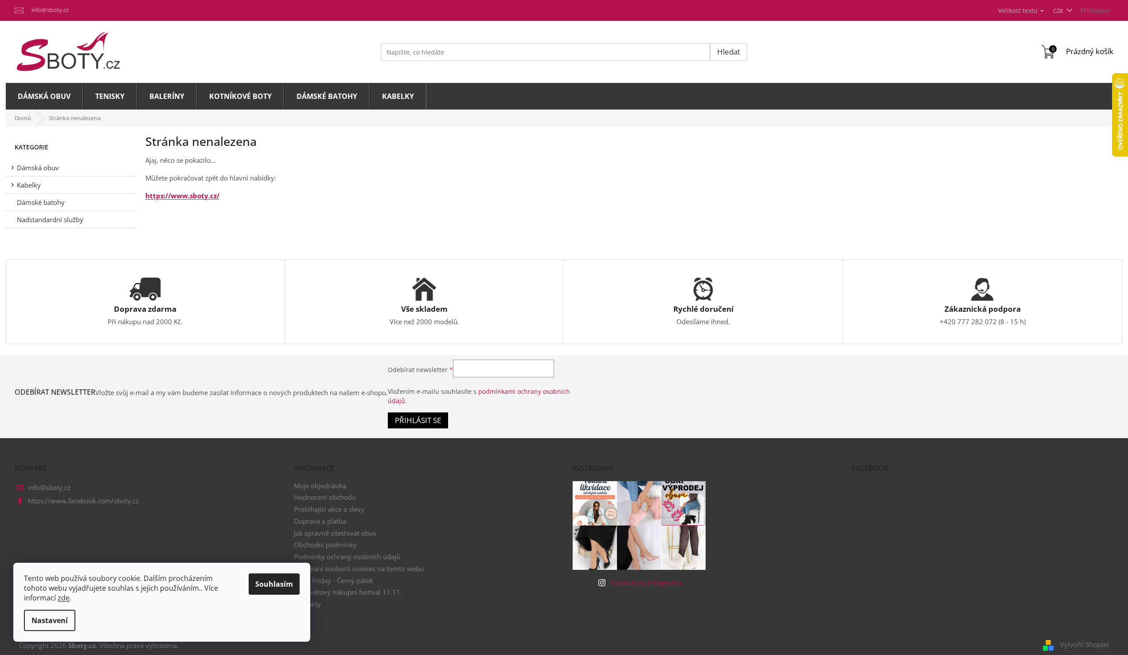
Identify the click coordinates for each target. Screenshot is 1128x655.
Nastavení (49, 620)
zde (64, 598)
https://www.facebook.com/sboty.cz (83, 500)
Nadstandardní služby (50, 219)
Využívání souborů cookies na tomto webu (359, 568)
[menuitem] (44, 96)
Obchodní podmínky (325, 544)
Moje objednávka (320, 485)
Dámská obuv (38, 167)
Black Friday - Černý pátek (333, 580)
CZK (1059, 11)
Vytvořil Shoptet (1084, 644)
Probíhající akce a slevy (329, 509)
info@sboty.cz (49, 487)
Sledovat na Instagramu (646, 582)
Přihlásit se (418, 420)
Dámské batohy (41, 202)
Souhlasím (274, 584)
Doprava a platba (320, 521)
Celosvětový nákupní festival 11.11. (348, 592)
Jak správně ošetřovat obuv (335, 533)
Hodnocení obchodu (325, 497)
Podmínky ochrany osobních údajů (347, 556)
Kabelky (29, 184)
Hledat (728, 52)
